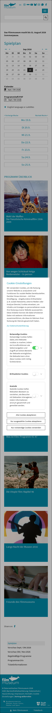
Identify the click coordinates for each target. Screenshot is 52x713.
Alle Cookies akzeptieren (26, 415)
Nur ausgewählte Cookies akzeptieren (26, 421)
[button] (41, 348)
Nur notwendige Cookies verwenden (26, 427)
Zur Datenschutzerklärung (18, 325)
